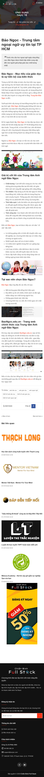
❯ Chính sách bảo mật (9, 729)
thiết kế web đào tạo (9, 394)
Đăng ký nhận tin (8, 702)
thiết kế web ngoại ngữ (9, 398)
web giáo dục (23, 390)
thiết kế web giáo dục (23, 394)
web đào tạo (13, 390)
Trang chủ (11, 22)
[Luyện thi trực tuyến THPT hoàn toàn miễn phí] (21, 531)
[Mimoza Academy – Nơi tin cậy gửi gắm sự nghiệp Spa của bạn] (21, 562)
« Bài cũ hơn (6, 416)
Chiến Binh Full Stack (28, 774)
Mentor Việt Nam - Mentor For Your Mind (17, 483)
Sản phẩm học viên (26, 22)
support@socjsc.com (11, 752)
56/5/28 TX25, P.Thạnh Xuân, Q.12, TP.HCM (18, 756)
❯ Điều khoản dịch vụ (9, 732)
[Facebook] (19, 765)
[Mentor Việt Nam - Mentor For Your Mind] (21, 469)
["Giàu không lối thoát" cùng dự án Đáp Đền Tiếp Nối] (21, 500)
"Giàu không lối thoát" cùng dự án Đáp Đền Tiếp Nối (22, 514)
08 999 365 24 (9, 748)
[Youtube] (25, 765)
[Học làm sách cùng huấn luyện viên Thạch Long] (21, 438)
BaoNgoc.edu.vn (26, 333)
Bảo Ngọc (15, 106)
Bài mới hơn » (37, 416)
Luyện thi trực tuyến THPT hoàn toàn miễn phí (19, 545)
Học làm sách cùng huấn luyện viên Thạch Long (20, 452)
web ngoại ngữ (33, 390)
